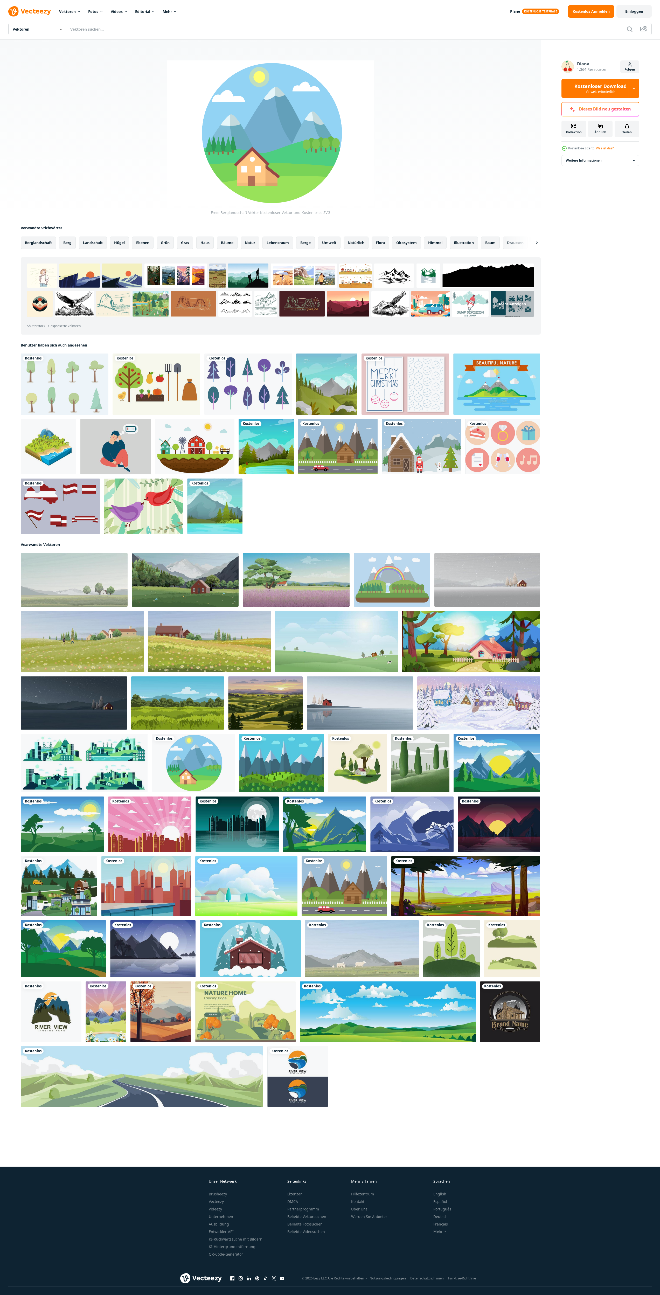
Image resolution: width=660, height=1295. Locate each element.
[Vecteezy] (29, 11)
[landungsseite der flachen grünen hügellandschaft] (245, 1011)
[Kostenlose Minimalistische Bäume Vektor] (248, 384)
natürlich (356, 242)
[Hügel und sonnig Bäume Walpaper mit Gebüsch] (357, 763)
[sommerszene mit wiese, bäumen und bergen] (465, 886)
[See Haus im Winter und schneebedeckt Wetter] (250, 948)
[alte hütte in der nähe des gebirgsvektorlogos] (510, 1011)
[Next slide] (532, 243)
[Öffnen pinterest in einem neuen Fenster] (257, 1278)
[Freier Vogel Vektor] (143, 506)
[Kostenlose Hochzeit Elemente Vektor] (502, 446)
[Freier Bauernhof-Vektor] (194, 446)
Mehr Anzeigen (512, 303)
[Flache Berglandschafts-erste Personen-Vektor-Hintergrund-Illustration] (326, 384)
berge (305, 242)
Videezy (215, 1209)
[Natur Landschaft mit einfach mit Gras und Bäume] (177, 703)
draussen (515, 242)
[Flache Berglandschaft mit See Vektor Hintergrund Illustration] (214, 506)
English (439, 1194)
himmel (435, 242)
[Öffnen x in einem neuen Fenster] (274, 1278)
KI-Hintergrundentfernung (232, 1246)
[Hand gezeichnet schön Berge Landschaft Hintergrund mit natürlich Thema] (497, 763)
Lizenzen (295, 1194)
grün (165, 242)
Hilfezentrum (362, 1194)
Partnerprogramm (303, 1209)
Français (440, 1224)
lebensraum (278, 242)
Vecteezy (216, 1201)
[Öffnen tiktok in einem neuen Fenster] (265, 1278)
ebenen (142, 242)
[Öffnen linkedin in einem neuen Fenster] (249, 1278)
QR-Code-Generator (226, 1254)
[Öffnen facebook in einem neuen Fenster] (232, 1278)
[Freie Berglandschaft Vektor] (193, 763)
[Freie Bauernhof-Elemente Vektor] (156, 384)
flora (380, 242)
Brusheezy (218, 1194)
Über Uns (359, 1209)
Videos (117, 11)
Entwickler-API (221, 1231)
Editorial (142, 11)
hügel (119, 242)
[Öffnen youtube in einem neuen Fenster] (282, 1278)
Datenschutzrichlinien (427, 1278)
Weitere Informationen (584, 160)
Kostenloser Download (600, 88)
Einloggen (634, 11)
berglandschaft (38, 242)
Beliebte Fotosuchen (305, 1224)
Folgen (629, 69)
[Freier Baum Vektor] (64, 384)
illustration (464, 242)
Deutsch (440, 1216)
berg (67, 242)
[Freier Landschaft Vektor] (338, 446)
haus (205, 242)
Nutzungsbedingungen (388, 1278)
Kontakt (357, 1201)
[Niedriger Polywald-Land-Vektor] (48, 446)
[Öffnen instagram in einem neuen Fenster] (241, 1278)
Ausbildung (219, 1224)
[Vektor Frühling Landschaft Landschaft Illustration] (246, 886)
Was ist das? (605, 148)
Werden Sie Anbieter (369, 1216)
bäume (227, 242)
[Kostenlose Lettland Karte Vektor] (60, 506)
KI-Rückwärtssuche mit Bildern (235, 1239)
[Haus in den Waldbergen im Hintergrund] (59, 886)
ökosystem (406, 242)
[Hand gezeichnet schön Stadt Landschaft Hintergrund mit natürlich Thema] (149, 824)
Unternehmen (221, 1216)
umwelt (329, 242)
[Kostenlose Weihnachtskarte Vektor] (405, 384)
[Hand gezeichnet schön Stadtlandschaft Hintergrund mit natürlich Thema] (146, 886)
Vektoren (67, 11)
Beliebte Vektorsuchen (306, 1216)
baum (490, 242)
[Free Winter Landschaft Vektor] (421, 446)
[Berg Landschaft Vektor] (496, 384)
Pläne (515, 11)
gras (185, 242)
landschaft (93, 242)
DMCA (292, 1201)
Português (442, 1209)
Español (440, 1201)
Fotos (93, 11)
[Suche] (630, 29)
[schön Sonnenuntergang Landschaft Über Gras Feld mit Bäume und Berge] (265, 703)
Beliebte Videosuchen (306, 1231)
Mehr (167, 11)
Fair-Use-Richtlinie (462, 1278)
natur (250, 242)
